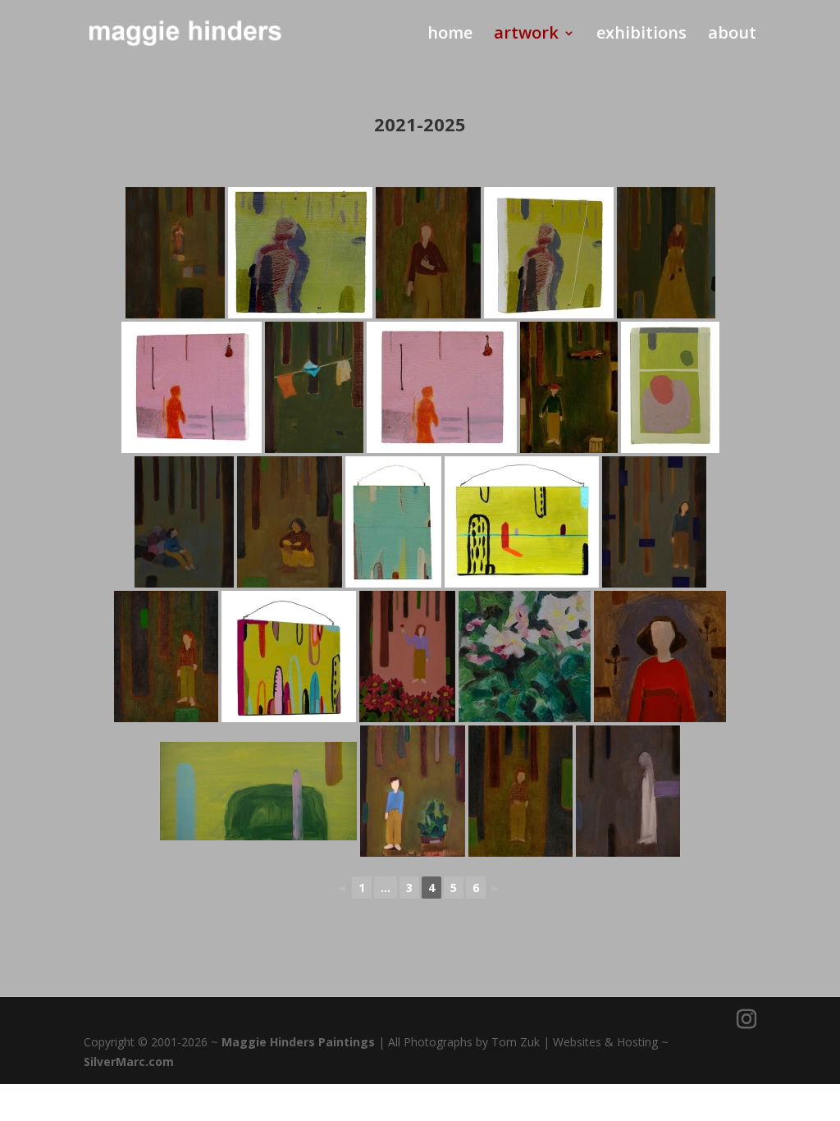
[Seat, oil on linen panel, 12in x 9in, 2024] (184, 522)
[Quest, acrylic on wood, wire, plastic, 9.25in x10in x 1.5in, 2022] (442, 387)
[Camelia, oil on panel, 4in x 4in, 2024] (525, 656)
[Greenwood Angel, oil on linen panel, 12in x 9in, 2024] (175, 252)
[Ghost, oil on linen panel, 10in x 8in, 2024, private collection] (628, 791)
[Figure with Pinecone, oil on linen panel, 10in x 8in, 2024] (428, 252)
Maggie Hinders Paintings (298, 1042)
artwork (526, 35)
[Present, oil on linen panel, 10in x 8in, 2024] (289, 522)
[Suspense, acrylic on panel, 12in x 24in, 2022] (258, 791)
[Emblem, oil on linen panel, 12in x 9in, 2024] (407, 656)
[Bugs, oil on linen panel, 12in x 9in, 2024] (314, 387)
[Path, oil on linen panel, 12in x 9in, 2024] (666, 252)
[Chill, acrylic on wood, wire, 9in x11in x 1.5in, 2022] (393, 522)
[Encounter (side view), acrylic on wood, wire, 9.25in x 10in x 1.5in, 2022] (549, 252)
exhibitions (641, 35)
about (732, 35)
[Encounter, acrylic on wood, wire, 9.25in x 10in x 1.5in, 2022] (300, 252)
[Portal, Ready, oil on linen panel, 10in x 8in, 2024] (166, 656)
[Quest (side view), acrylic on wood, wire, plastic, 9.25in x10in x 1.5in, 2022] (191, 387)
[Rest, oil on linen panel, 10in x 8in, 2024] (654, 522)
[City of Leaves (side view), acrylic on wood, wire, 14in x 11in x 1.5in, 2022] (288, 656)
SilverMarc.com (129, 1061)
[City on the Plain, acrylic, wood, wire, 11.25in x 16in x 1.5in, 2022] (522, 522)
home (449, 35)
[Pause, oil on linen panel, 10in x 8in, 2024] (520, 791)
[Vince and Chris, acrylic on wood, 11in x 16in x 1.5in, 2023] (670, 387)
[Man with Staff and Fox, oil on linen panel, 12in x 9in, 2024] (569, 387)
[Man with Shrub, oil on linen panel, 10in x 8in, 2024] (412, 791)
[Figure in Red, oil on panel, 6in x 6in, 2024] (660, 656)
